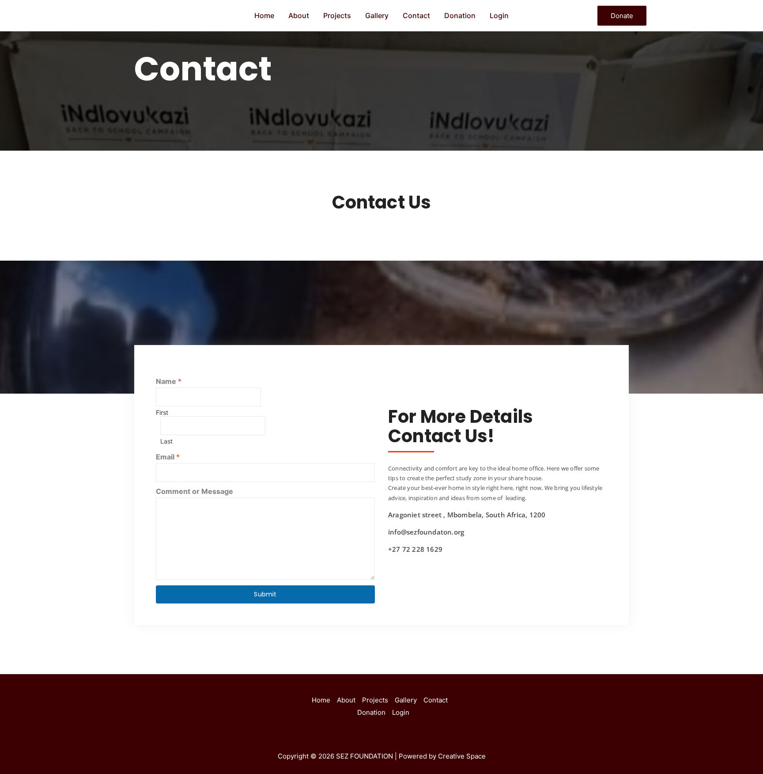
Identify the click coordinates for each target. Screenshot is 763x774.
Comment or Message (194, 491)
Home (264, 15)
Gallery (377, 15)
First (162, 412)
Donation (460, 15)
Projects (337, 15)
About (298, 15)
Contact (416, 15)
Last (166, 441)
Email (168, 457)
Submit (265, 594)
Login (499, 15)
